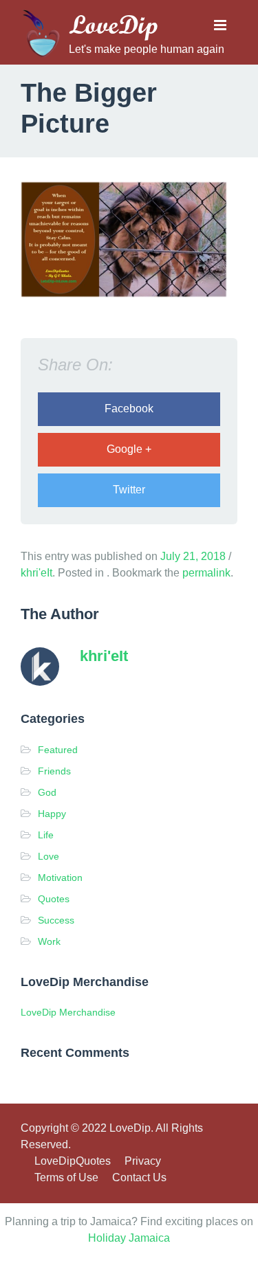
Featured (58, 749)
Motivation (60, 877)
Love (48, 856)
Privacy (143, 1161)
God (47, 792)
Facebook (129, 408)
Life (46, 834)
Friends (54, 770)
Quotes (53, 898)
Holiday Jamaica (129, 1238)
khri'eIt (36, 573)
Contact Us (139, 1177)
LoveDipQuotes (72, 1161)
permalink (206, 573)
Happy (52, 813)
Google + (129, 449)
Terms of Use (66, 1177)
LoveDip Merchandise (68, 1012)
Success (56, 920)
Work (49, 941)
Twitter (129, 489)
